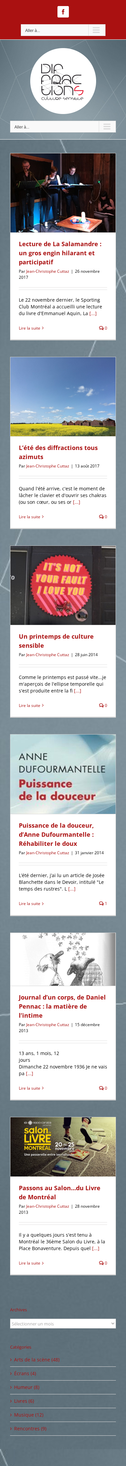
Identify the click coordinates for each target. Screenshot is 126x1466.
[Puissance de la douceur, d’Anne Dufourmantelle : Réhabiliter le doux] (63, 774)
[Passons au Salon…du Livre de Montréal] (63, 1146)
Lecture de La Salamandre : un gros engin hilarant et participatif (60, 253)
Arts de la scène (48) (36, 1359)
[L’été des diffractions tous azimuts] (63, 396)
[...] (93, 313)
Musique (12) (28, 1415)
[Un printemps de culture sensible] (63, 585)
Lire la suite (29, 328)
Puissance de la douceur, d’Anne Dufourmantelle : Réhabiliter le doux (56, 834)
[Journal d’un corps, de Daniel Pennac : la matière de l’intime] (63, 959)
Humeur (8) (26, 1387)
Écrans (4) (25, 1373)
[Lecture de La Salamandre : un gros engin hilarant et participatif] (63, 192)
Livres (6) (24, 1401)
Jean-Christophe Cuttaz (47, 271)
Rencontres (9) (30, 1428)
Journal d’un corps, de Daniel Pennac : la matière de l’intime (62, 1006)
